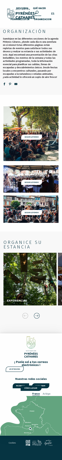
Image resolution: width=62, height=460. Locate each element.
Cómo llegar (30, 388)
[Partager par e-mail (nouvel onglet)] (15, 84)
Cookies (12, 443)
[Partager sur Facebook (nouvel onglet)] (4, 84)
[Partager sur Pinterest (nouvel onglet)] (10, 84)
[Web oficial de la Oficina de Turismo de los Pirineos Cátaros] (21, 13)
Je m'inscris (14, 369)
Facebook (20, 386)
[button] (37, 14)
